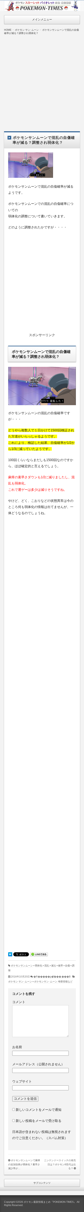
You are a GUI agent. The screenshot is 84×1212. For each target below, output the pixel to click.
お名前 (17, 1047)
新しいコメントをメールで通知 (38, 1109)
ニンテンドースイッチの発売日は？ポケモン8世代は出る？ (60, 1164)
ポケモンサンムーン (22, 965)
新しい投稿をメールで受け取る (38, 1120)
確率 (60, 965)
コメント (18, 1002)
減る (53, 965)
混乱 (46, 965)
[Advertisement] (42, 80)
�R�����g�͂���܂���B (52, 976)
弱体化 (38, 965)
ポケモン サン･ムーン (20, 981)
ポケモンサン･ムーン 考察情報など (53, 981)
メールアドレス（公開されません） (38, 1064)
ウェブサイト (22, 1081)
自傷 (67, 965)
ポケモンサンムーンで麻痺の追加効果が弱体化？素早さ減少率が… (24, 1164)
